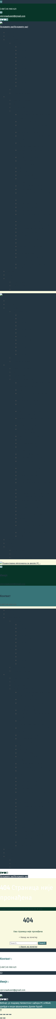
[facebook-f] (0, 19)
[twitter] (2, 19)
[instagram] (7, 19)
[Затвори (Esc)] (1, 1014)
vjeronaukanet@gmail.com (12, 16)
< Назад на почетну (28, 946)
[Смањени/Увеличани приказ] (10, 1014)
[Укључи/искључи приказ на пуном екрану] (7, 1014)
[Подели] (4, 1014)
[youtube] (5, 19)
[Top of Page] (1, 1010)
